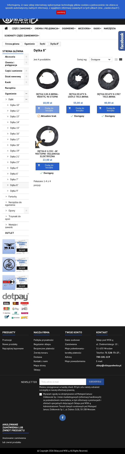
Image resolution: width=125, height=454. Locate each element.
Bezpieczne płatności (44, 348)
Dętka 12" (15, 110)
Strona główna (12, 51)
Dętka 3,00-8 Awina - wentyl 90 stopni (47, 95)
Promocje (7, 339)
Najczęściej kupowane (13, 348)
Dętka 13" (15, 116)
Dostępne (101, 60)
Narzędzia (110, 28)
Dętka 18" (15, 145)
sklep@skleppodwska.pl (108, 365)
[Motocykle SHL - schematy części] (15, 264)
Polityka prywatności (43, 339)
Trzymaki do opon (13, 217)
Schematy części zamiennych (21, 35)
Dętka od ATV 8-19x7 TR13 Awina (109, 95)
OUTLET (9, 232)
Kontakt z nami (41, 361)
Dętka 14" (15, 122)
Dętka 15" (15, 127)
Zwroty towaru (41, 352)
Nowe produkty (9, 344)
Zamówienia (71, 344)
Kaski (97, 28)
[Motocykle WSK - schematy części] (15, 246)
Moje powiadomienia (75, 361)
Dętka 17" (15, 139)
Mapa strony (40, 365)
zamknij (61, 12)
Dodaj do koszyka (45, 109)
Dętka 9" (14, 190)
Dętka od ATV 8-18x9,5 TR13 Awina (78, 95)
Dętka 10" (15, 105)
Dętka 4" (14, 167)
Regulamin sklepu (42, 344)
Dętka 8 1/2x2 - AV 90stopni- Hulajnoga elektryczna (47, 154)
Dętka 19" (15, 150)
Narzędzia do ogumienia (13, 203)
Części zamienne (21, 28)
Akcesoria (84, 28)
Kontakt (102, 332)
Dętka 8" (14, 185)
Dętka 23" (15, 162)
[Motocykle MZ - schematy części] (15, 282)
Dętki (11, 99)
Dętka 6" (14, 173)
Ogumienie (68, 28)
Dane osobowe (72, 339)
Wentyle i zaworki (11, 226)
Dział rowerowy (13, 76)
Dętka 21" (15, 156)
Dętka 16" (15, 133)
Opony (12, 210)
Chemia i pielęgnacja (46, 28)
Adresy (68, 356)
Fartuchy (13, 196)
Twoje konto (73, 332)
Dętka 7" (14, 179)
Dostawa (38, 356)
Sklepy (37, 369)
